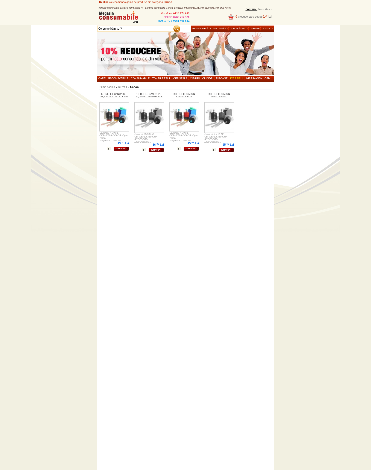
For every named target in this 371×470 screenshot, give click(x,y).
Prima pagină (200, 28)
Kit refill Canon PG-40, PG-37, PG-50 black (149, 95)
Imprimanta (254, 78)
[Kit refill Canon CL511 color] (184, 116)
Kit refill (236, 78)
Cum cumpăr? (219, 28)
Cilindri (207, 78)
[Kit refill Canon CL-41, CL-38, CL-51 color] (114, 116)
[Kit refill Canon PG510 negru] (219, 117)
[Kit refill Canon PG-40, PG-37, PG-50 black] (149, 117)
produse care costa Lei (254, 16)
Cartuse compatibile (113, 78)
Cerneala (180, 78)
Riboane (222, 78)
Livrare (255, 28)
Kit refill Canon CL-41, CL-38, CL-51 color (114, 95)
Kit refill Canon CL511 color (184, 95)
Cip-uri (195, 78)
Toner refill (161, 78)
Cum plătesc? (239, 28)
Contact (267, 28)
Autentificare (265, 9)
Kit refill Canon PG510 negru (219, 95)
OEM (267, 78)
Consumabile (140, 78)
